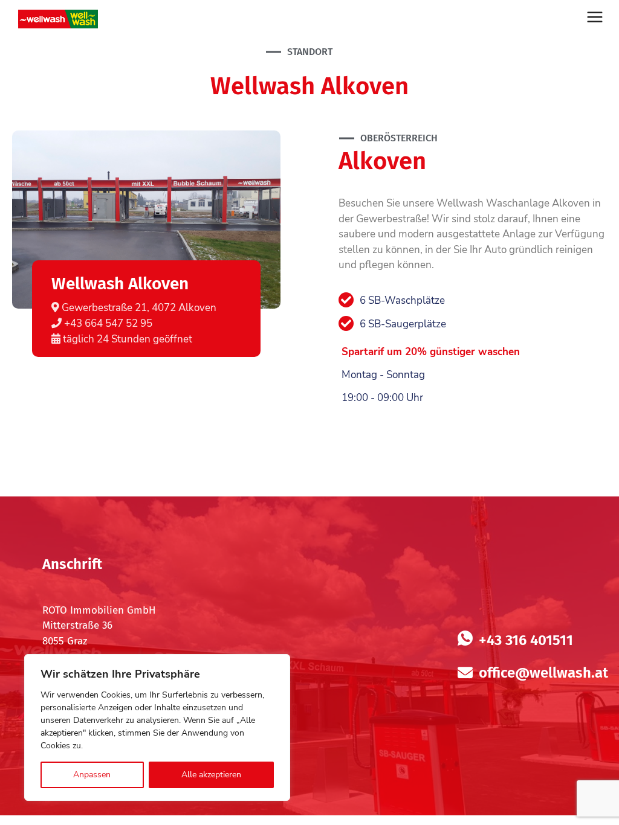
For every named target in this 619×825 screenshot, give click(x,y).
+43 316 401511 (526, 640)
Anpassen (92, 774)
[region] (157, 727)
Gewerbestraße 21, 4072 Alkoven (137, 308)
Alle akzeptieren (211, 774)
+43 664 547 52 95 (107, 323)
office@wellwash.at (543, 672)
